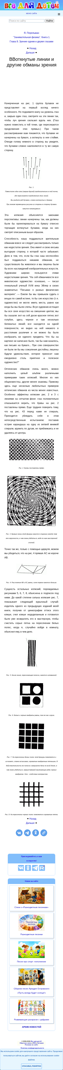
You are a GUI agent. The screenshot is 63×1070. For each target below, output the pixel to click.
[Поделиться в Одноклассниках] (35, 832)
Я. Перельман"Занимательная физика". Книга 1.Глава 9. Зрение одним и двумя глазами (31, 37)
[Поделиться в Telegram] (27, 832)
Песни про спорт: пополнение (31, 961)
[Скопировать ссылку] (43, 832)
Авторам (40, 1043)
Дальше (30, 52)
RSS (34, 1043)
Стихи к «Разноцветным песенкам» (31, 907)
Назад (32, 48)
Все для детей (36, 1041)
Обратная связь (26, 1043)
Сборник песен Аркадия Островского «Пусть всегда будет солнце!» (31, 990)
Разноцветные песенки (32, 934)
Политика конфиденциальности (32, 1048)
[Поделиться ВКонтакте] (19, 832)
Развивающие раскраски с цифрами (31, 1019)
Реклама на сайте (31, 1045)
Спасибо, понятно (31, 1066)
